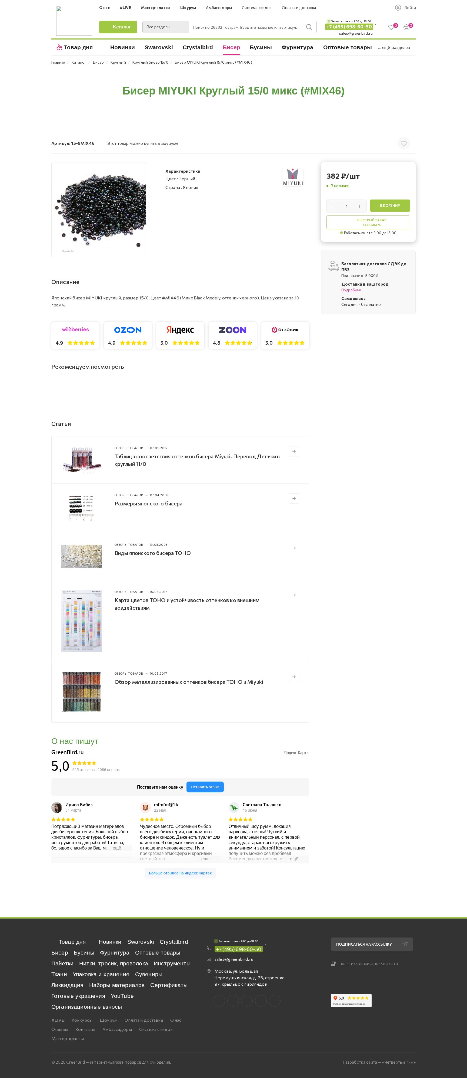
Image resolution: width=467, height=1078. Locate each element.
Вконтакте (219, 1001)
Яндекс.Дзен (275, 1001)
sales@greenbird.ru (356, 33)
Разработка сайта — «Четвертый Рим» (379, 1062)
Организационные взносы (86, 1007)
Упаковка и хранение (101, 974)
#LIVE (57, 1020)
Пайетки (62, 963)
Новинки (110, 942)
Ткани (59, 974)
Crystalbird (174, 942)
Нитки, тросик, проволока (113, 963)
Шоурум (108, 1020)
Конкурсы (82, 1020)
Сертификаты (169, 985)
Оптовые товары (157, 952)
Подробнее (351, 290)
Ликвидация (67, 985)
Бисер (59, 952)
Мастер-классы (67, 1038)
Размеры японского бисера (149, 503)
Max (233, 1001)
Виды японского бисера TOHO (153, 553)
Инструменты (172, 963)
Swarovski (140, 942)
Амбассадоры (117, 1029)
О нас (176, 1020)
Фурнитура (114, 952)
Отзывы (59, 1029)
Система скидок (156, 1029)
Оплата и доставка (144, 1020)
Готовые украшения (78, 996)
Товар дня (72, 942)
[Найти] (309, 27)
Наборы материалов (117, 985)
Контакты (85, 1029)
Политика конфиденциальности (369, 963)
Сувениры (148, 974)
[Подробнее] (294, 451)
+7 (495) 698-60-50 (349, 27)
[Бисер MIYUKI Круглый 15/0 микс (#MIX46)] (99, 209)
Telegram (247, 1001)
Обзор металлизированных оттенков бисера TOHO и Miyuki (189, 681)
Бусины (84, 952)
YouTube (122, 996)
